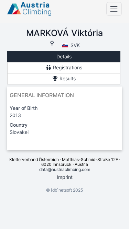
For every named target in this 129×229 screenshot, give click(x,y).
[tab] (63, 56)
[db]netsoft (61, 190)
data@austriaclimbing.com (64, 169)
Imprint (65, 177)
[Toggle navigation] (114, 8)
